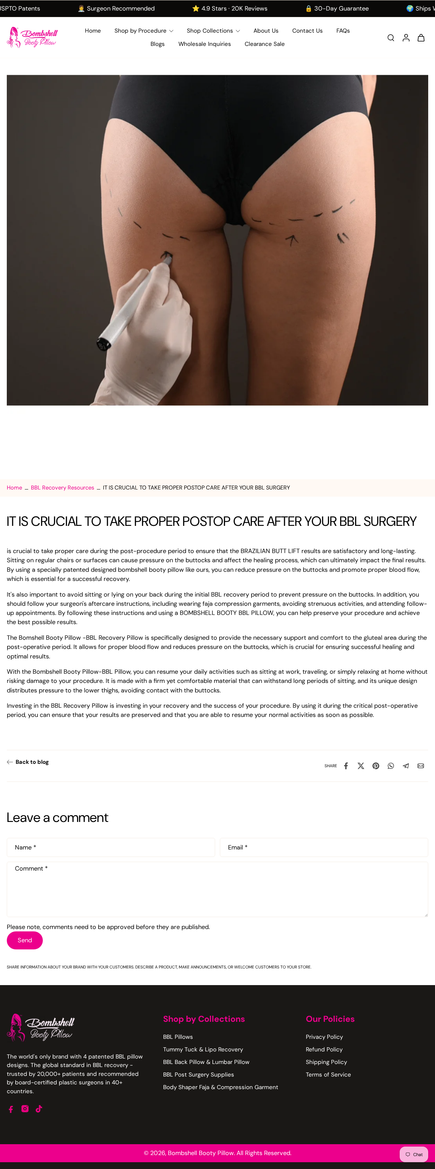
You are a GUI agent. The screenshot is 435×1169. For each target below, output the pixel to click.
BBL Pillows (178, 1037)
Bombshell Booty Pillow (201, 1153)
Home (14, 487)
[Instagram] (25, 1108)
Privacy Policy (324, 1037)
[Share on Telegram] (405, 765)
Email (238, 847)
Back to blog (32, 762)
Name (25, 847)
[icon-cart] (420, 37)
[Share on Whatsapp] (390, 765)
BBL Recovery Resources (62, 487)
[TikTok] (39, 1108)
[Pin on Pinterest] (375, 765)
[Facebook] (11, 1108)
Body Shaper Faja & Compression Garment (220, 1087)
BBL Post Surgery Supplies (198, 1074)
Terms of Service (328, 1074)
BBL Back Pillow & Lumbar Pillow (206, 1062)
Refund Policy (324, 1049)
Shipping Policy (326, 1062)
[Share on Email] (420, 765)
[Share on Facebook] (345, 765)
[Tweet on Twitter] (360, 765)
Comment (31, 868)
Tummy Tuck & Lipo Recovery (203, 1049)
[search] (390, 37)
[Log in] (405, 37)
